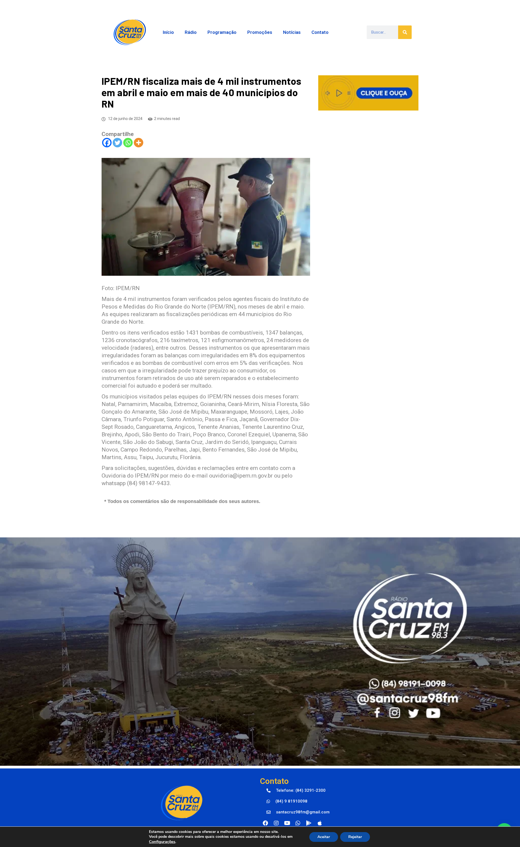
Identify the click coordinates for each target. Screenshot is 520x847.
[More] (138, 142)
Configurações (162, 841)
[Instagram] (276, 823)
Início (168, 32)
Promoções (259, 32)
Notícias (292, 32)
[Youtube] (287, 823)
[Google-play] (308, 823)
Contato (320, 32)
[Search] (405, 32)
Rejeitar (355, 836)
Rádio (191, 32)
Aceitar (323, 836)
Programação (221, 32)
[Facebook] (107, 142)
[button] (296, 790)
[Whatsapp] (128, 142)
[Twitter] (117, 142)
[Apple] (319, 823)
